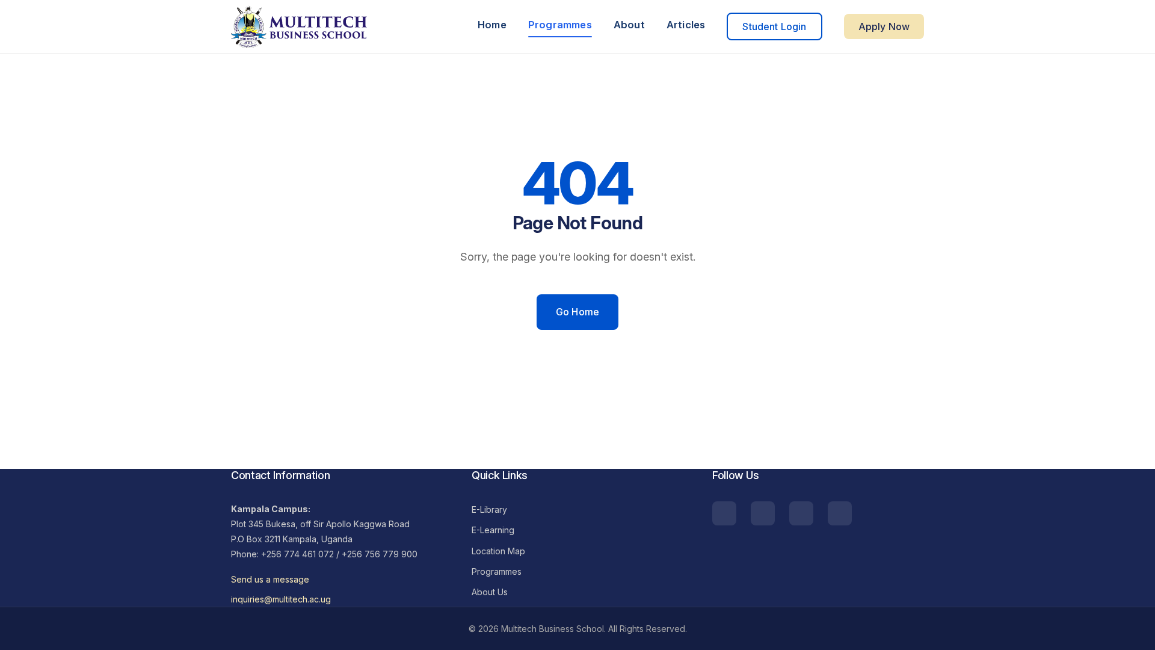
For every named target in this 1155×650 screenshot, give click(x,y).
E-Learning (493, 530)
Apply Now (884, 26)
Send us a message (270, 579)
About (629, 25)
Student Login (774, 26)
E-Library (489, 509)
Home (492, 25)
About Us (490, 592)
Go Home (577, 312)
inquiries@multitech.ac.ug (281, 599)
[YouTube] (763, 513)
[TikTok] (724, 513)
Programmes (560, 25)
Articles (686, 25)
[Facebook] (801, 513)
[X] (840, 513)
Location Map (498, 551)
